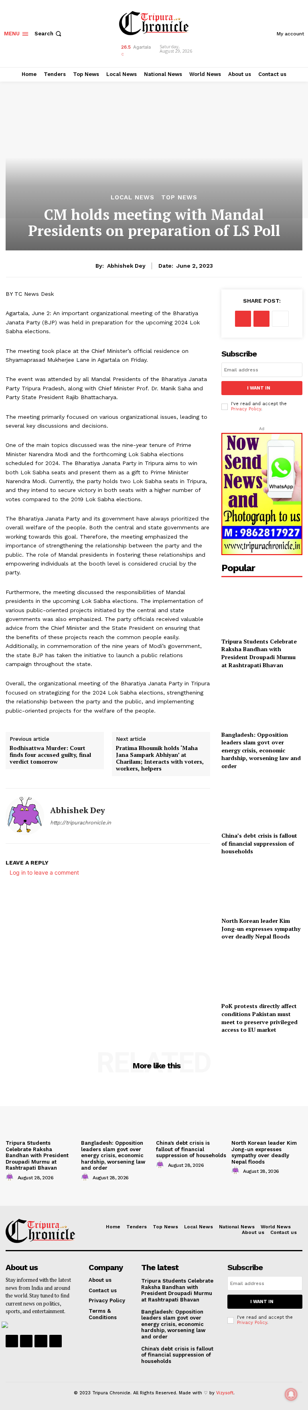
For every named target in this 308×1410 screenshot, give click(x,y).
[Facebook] (243, 319)
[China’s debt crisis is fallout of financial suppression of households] (261, 802)
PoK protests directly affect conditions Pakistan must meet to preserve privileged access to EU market (259, 1017)
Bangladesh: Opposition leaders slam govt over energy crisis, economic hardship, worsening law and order (261, 750)
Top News (179, 198)
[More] (280, 319)
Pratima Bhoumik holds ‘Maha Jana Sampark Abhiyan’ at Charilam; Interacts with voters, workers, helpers (160, 758)
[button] (48, 33)
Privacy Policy (246, 409)
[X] (261, 319)
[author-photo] (11, 1177)
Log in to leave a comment (44, 872)
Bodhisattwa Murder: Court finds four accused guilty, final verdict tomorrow (50, 755)
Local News (132, 198)
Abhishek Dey (126, 265)
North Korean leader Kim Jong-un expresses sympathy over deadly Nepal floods (260, 928)
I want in (258, 388)
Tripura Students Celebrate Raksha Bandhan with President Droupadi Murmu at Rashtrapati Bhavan (259, 653)
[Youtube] (55, 1341)
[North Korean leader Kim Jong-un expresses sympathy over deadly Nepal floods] (261, 887)
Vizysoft (224, 1393)
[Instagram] (26, 1341)
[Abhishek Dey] (25, 816)
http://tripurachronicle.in (80, 823)
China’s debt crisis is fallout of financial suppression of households (259, 843)
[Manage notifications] (291, 1394)
